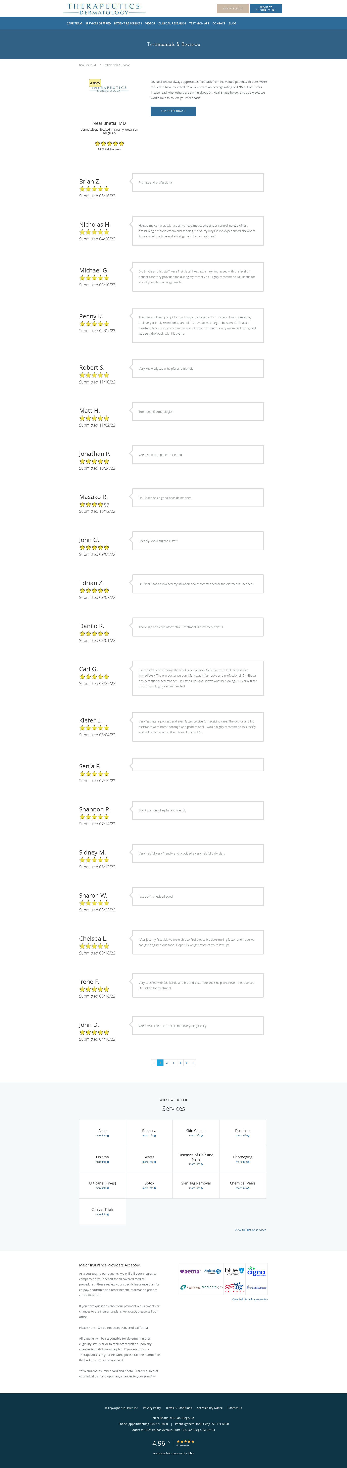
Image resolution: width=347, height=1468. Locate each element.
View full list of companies (250, 1299)
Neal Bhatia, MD (88, 65)
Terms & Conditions (179, 1408)
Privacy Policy (152, 1408)
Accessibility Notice (210, 1408)
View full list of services (250, 1230)
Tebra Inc (132, 1408)
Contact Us (235, 1408)
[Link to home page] (98, 8)
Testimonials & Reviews (116, 65)
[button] (266, 8)
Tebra (191, 1453)
